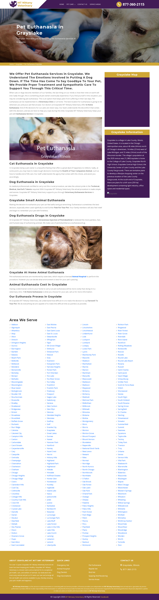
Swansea (121, 430)
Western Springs (125, 491)
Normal (85, 460)
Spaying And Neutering (98, 576)
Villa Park (121, 460)
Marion (85, 370)
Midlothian (86, 403)
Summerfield (123, 424)
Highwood (51, 466)
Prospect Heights (89, 536)
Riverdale (121, 336)
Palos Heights (88, 506)
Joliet (49, 500)
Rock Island (122, 339)
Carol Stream (16, 445)
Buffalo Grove (17, 421)
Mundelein (86, 442)
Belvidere (15, 367)
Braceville (15, 400)
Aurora (14, 346)
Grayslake (19, 64)
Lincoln (85, 324)
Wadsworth (122, 463)
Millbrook (86, 406)
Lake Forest (51, 524)
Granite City (51, 427)
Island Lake (51, 491)
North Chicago (88, 469)
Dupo (13, 539)
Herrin (49, 454)
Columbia (15, 494)
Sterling (121, 415)
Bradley (14, 403)
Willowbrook (123, 506)
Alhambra (15, 330)
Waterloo (121, 472)
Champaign (16, 460)
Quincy (85, 539)
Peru (84, 524)
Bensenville (16, 370)
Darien (14, 515)
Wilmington (122, 512)
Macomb (85, 358)
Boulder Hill (16, 394)
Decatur (14, 518)
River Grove (122, 333)
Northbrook (87, 472)
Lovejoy (85, 346)
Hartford (50, 445)
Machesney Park (89, 355)
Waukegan (122, 478)
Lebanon (50, 539)
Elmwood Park (53, 352)
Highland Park (53, 463)
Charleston (15, 466)
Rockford (121, 342)
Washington (123, 469)
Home (61, 4)
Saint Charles (123, 370)
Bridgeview (15, 409)
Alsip (13, 333)
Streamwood (123, 418)
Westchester (123, 487)
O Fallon (85, 478)
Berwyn (14, 376)
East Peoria (51, 327)
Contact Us (82, 4)
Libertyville (51, 545)
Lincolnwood (87, 330)
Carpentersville (17, 448)
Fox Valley (51, 382)
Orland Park (87, 494)
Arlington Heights (18, 342)
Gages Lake (51, 397)
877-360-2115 (133, 4)
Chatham (15, 469)
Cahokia (14, 430)
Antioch (14, 339)
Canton (14, 439)
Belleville (15, 361)
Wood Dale (122, 524)
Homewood (51, 481)
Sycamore (122, 433)
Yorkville (121, 542)
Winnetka (122, 518)
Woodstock (122, 533)
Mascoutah (87, 379)
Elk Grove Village (53, 346)
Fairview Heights (53, 367)
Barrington (16, 349)
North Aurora (88, 466)
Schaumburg (123, 379)
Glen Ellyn (51, 409)
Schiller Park (123, 382)
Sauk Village (123, 376)
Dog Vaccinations (64, 576)
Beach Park (16, 358)
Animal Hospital (63, 569)
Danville (14, 512)
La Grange (51, 515)
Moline (85, 418)
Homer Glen (52, 478)
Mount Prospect (89, 436)
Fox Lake (50, 376)
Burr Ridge (15, 427)
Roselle (121, 355)
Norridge (86, 463)
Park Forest (87, 512)
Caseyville (15, 454)
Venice (120, 454)
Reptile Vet (93, 569)
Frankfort (51, 385)
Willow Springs (124, 503)
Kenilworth (51, 509)
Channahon (16, 463)
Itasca (49, 494)
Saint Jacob (122, 373)
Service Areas (95, 4)
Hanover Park (52, 442)
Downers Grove (17, 536)
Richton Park (123, 324)
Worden (121, 536)
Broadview (15, 415)
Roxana (121, 364)
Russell (121, 367)
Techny (121, 439)
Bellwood (15, 364)
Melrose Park (87, 400)
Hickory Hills (52, 457)
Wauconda (122, 475)
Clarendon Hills (17, 484)
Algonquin (15, 327)
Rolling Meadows (125, 346)
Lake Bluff (51, 521)
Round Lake (123, 358)
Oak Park (86, 491)
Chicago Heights (18, 475)
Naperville (86, 445)
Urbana (121, 451)
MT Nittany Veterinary (74, 597)
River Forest (123, 330)
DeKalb (14, 524)
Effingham (51, 339)
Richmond (86, 545)
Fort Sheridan (52, 373)
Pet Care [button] (70, 4)
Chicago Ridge (17, 478)
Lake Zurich (51, 533)
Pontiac (85, 533)
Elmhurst (50, 349)
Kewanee (50, 512)
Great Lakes (52, 433)
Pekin (84, 518)
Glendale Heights (54, 415)
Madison (85, 361)
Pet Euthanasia (95, 565)
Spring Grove (123, 406)
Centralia (15, 457)
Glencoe (50, 412)
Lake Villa (51, 530)
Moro (84, 424)
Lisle (84, 336)
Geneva (50, 403)
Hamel (49, 439)
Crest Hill (15, 503)
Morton (85, 430)
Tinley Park (122, 442)
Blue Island (15, 388)
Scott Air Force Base (126, 385)
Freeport (50, 394)
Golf (48, 424)
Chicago (14, 472)
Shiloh (120, 388)
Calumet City (16, 433)
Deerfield (15, 521)
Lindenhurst (87, 333)
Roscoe (121, 352)
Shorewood (122, 391)
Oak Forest (86, 484)
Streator (121, 421)
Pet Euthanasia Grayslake (33, 64)
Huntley (50, 484)
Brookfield (15, 418)
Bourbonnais (16, 397)
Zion (120, 545)
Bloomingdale (17, 382)
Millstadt (85, 409)
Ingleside (50, 487)
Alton (13, 336)
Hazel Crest (51, 451)
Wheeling (122, 500)
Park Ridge (86, 515)
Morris (85, 427)
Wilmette (121, 509)
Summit (121, 427)
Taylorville (122, 436)
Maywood (86, 388)
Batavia (14, 355)
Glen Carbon (52, 406)
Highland (50, 460)
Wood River (122, 527)
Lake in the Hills (53, 527)
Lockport (86, 339)
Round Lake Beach (125, 361)
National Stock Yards (90, 448)
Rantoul (85, 542)
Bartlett (14, 352)
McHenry (86, 394)
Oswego (85, 497)
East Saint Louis (53, 330)
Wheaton (121, 497)
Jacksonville (51, 497)
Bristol (14, 412)
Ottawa (85, 500)
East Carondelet (17, 545)
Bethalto (14, 379)
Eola (48, 358)
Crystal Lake (16, 509)
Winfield (121, 515)
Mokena (85, 415)
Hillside (50, 469)
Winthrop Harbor (125, 521)
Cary (13, 451)
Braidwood (15, 406)
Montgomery (87, 421)
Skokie (120, 394)
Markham (86, 373)
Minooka (86, 412)
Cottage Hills (16, 497)
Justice (49, 503)
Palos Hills (86, 509)
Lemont (50, 542)
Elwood (50, 355)
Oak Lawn (86, 487)
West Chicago (123, 484)
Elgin (49, 342)
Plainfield (86, 527)
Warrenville (122, 466)
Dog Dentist (62, 572)
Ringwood (122, 327)
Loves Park (86, 349)
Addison (14, 324)
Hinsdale (50, 472)
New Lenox (87, 451)
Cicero (14, 481)
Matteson (86, 382)
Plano (84, 530)
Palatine (85, 503)
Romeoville (122, 349)
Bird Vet (92, 572)
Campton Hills (17, 436)
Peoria (85, 521)
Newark (85, 454)
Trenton (121, 445)
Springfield (122, 409)
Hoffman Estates (53, 475)
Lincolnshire (87, 327)
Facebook (104, 597)
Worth (120, 539)
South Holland (123, 400)
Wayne (120, 481)
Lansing (50, 536)
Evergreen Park (53, 364)
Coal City (14, 487)
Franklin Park (52, 388)
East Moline (51, 324)
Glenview (50, 418)
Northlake (86, 475)
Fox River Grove (53, 379)
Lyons (84, 352)
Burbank (15, 424)
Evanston (51, 361)
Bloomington (16, 385)
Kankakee (51, 506)
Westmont (122, 494)
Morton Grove (88, 433)
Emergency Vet (63, 565)
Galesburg (51, 400)
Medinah (86, 397)
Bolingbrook (16, 391)
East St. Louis (52, 333)
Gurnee (50, 436)
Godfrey (50, 421)
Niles (84, 457)
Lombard (86, 342)
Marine (85, 367)
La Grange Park (53, 518)
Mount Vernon (88, 439)
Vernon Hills (123, 457)
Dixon (13, 530)
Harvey (50, 448)
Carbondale (16, 442)
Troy (120, 448)
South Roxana (123, 403)
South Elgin (122, 397)
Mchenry (86, 391)
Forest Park (51, 370)
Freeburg (51, 391)
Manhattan (87, 364)
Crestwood (15, 506)
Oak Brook (86, 481)
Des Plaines (16, 527)
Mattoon (86, 385)
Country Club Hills (18, 500)
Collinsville (15, 491)
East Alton (15, 542)
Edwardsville (52, 336)
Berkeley (15, 373)
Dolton (14, 533)
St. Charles (122, 412)
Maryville (86, 376)
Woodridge (122, 530)
